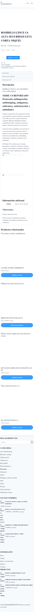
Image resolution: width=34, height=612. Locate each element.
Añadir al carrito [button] (17, 275)
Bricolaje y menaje (5, 454)
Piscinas (2, 486)
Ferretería (8, 64)
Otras (1, 481)
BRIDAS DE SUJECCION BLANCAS (12, 318)
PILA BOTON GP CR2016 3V (9, 420)
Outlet (2, 484)
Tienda (2, 558)
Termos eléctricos (5, 489)
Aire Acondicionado (6, 451)
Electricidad (3, 463)
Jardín (2, 475)
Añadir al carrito (13, 58)
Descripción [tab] (5, 73)
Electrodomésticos (5, 466)
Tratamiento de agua (6, 492)
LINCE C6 (11, 67)
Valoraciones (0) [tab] (6, 80)
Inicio (2, 555)
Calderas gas (4, 460)
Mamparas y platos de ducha (8, 478)
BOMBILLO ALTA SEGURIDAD (13, 66)
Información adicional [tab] (8, 76)
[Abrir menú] (31, 3)
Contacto (3, 567)
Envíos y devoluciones (6, 561)
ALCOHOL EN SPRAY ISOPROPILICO (12, 268)
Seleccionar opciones (17, 325)
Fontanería (3, 472)
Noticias (2, 564)
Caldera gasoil (4, 457)
